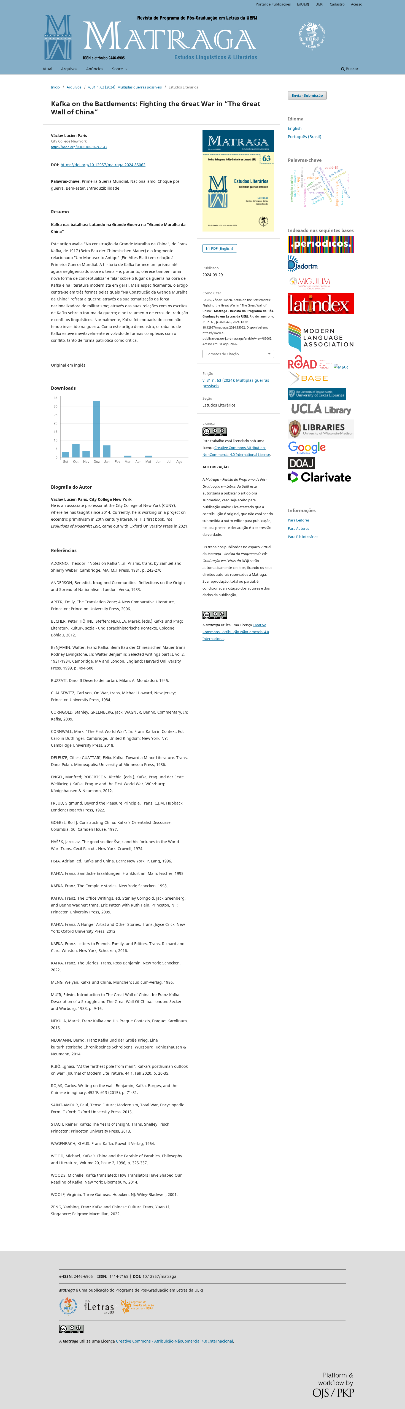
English (295, 128)
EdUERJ (303, 4)
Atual (47, 68)
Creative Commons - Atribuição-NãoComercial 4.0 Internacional (235, 631)
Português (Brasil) (304, 136)
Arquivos (69, 68)
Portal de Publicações (273, 4)
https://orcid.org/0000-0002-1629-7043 (79, 147)
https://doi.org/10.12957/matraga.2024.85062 (103, 164)
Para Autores (298, 528)
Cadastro (337, 4)
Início (55, 87)
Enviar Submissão (307, 95)
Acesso (356, 4)
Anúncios (94, 68)
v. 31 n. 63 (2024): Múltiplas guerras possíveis (125, 87)
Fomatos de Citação (222, 353)
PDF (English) (221, 248)
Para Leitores (298, 520)
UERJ (319, 4)
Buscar (351, 68)
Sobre (118, 68)
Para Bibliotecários (303, 536)
